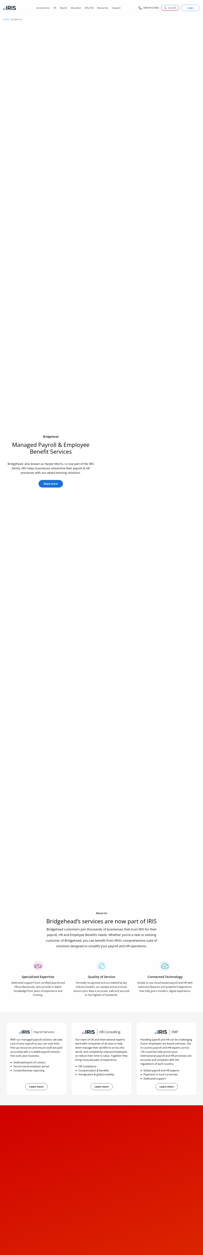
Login (190, 7)
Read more (51, 483)
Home (6, 19)
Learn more (36, 1086)
